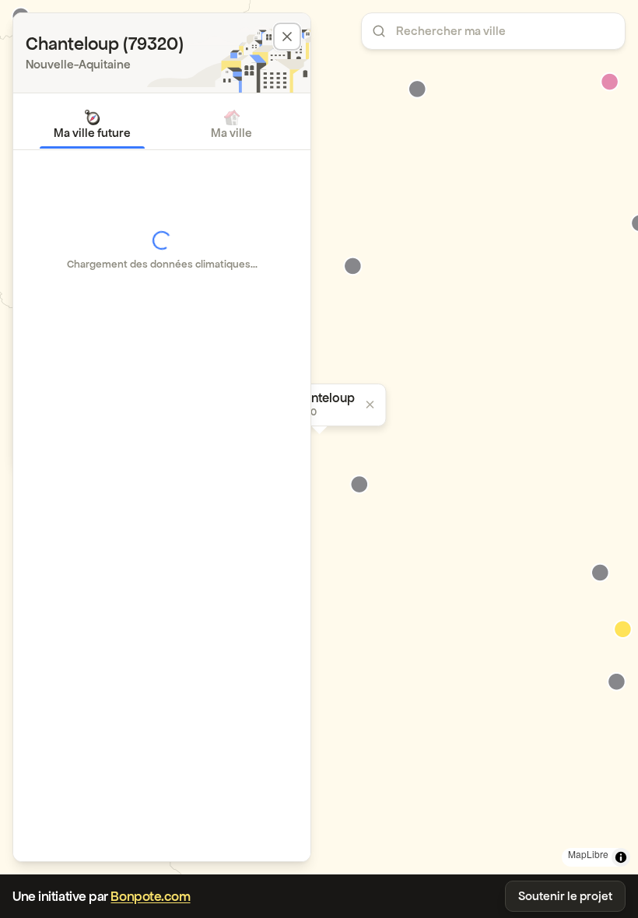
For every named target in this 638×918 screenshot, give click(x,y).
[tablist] (162, 124)
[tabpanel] (162, 250)
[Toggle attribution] (621, 857)
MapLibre (588, 853)
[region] (319, 437)
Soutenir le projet (565, 895)
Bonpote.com (150, 896)
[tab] (92, 124)
